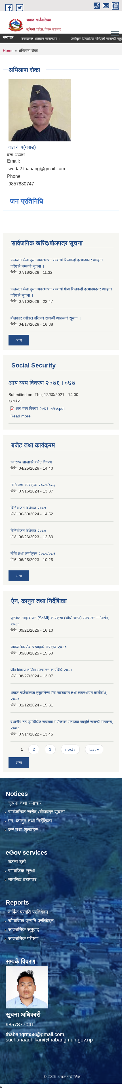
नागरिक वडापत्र (22, 879)
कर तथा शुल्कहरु (23, 829)
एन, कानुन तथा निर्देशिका (30, 821)
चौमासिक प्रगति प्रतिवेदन (31, 920)
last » (94, 749)
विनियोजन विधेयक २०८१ (28, 507)
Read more (20, 416)
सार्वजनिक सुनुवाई (23, 929)
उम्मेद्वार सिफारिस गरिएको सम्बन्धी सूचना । (92, 38)
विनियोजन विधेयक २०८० (28, 530)
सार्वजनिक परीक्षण (23, 938)
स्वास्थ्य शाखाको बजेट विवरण (31, 462)
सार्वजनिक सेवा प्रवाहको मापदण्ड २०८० (38, 647)
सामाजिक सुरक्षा (21, 871)
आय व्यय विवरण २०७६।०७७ (42, 382)
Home (8, 50)
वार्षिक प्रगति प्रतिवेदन (28, 912)
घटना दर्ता (17, 861)
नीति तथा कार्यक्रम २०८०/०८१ (32, 553)
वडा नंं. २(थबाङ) (22, 147)
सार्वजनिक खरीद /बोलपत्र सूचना (36, 812)
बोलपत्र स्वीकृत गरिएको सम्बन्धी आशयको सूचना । (45, 318)
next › (70, 749)
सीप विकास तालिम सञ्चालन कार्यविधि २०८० (41, 669)
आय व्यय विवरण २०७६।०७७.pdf (40, 408)
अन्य (19, 340)
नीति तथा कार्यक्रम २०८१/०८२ (32, 485)
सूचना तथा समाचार (24, 803)
